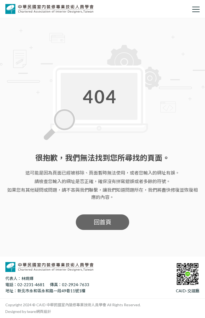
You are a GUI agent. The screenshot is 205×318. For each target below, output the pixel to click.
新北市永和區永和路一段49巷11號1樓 (51, 290)
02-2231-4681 (31, 284)
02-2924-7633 (75, 284)
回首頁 (102, 222)
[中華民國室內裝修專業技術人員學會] (49, 9)
